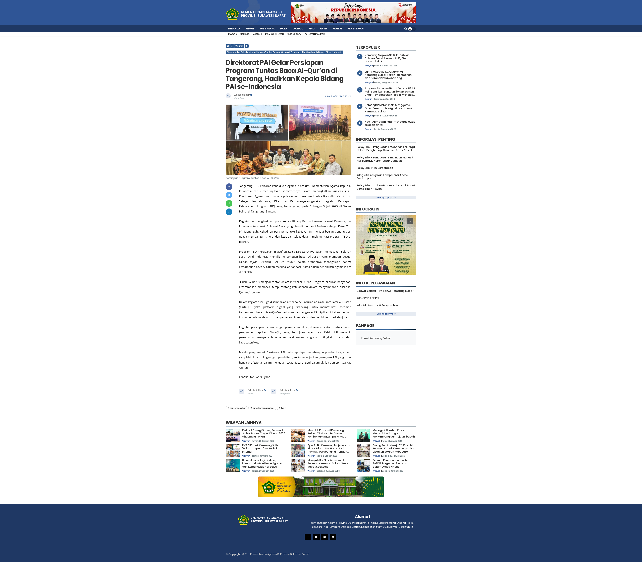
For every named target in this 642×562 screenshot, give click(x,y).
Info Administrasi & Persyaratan (377, 305)
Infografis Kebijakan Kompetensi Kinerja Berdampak (382, 176)
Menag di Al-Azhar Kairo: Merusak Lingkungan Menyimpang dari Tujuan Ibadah (394, 433)
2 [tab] (385, 270)
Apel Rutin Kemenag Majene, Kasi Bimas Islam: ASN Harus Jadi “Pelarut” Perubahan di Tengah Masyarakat (328, 450)
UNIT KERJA (267, 28)
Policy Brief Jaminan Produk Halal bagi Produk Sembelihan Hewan (386, 187)
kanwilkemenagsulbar (263, 408)
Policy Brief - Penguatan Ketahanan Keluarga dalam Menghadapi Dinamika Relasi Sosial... (386, 148)
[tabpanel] (386, 245)
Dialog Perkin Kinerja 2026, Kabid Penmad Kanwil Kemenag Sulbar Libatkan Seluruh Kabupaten (393, 448)
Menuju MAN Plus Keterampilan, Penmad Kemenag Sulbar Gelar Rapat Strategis (327, 463)
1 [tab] (383, 270)
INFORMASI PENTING (375, 139)
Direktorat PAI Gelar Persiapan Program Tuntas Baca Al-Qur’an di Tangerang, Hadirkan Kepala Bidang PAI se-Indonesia (284, 52)
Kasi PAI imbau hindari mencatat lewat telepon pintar (390, 123)
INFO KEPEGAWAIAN (375, 283)
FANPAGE (365, 325)
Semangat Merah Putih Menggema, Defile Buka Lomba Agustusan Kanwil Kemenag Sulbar (388, 108)
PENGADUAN (356, 28)
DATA (283, 28)
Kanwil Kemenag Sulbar (376, 338)
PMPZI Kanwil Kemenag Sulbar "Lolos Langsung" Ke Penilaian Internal (261, 448)
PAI (282, 408)
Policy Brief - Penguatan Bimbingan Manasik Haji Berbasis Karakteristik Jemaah (385, 159)
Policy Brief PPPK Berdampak (375, 168)
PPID (311, 28)
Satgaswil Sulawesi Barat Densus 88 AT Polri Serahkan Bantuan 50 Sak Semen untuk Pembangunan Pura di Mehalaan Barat (390, 93)
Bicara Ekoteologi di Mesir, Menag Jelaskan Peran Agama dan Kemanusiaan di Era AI (262, 463)
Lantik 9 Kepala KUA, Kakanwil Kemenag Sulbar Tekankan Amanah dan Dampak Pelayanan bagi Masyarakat (388, 76)
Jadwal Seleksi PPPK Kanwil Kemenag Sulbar (385, 291)
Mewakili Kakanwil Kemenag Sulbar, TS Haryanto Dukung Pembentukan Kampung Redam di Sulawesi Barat (328, 435)
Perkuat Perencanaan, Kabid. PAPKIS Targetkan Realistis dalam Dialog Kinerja (391, 463)
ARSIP (323, 28)
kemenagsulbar (238, 408)
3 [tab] (387, 270)
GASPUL (298, 28)
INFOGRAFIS (367, 209)
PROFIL (250, 28)
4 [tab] (389, 270)
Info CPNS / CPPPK (368, 298)
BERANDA (234, 28)
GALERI (337, 28)
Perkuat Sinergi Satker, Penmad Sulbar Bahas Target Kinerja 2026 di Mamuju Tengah (263, 433)
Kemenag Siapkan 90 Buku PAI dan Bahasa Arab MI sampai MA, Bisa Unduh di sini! (387, 58)
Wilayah (239, 46)
